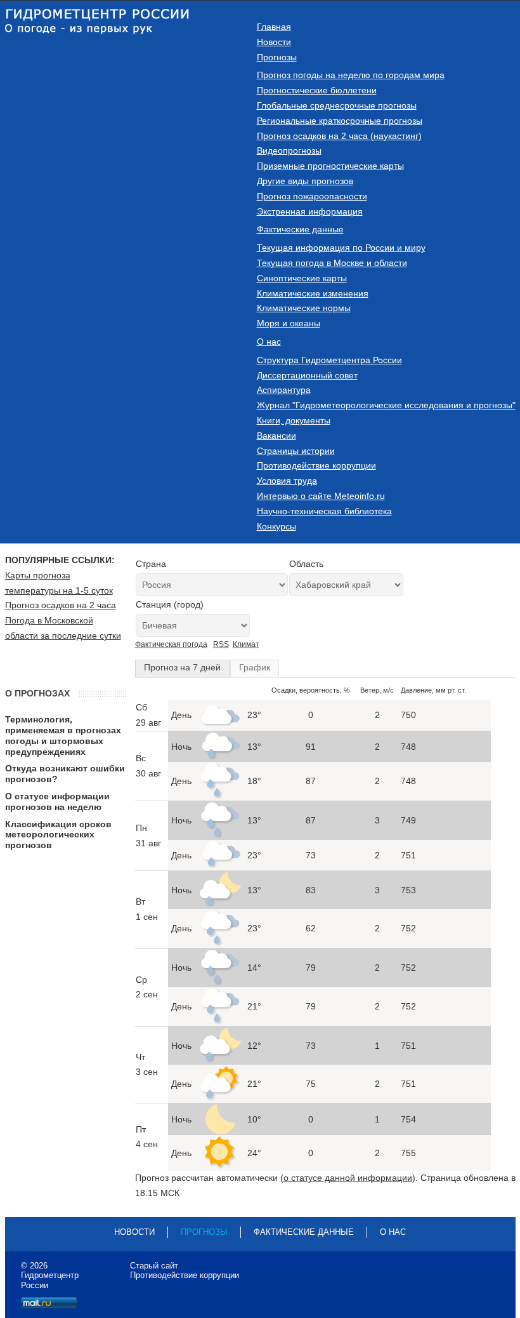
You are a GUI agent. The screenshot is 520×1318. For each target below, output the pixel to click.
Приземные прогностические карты (330, 166)
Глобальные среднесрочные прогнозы (337, 105)
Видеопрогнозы (289, 150)
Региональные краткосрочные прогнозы (339, 121)
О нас (269, 341)
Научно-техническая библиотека (324, 511)
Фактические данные (300, 229)
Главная (274, 27)
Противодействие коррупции (316, 465)
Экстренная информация (310, 211)
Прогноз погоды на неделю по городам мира (351, 75)
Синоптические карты (302, 278)
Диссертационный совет (307, 375)
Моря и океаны (288, 323)
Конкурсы (276, 526)
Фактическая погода (171, 644)
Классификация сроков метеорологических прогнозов (58, 835)
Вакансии (276, 435)
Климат (246, 644)
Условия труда (287, 481)
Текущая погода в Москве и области (332, 263)
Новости (274, 42)
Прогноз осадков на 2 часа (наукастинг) (339, 136)
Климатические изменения (312, 293)
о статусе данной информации (347, 1178)
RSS (221, 644)
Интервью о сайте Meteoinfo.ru (321, 496)
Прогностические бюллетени (317, 90)
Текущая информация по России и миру (341, 248)
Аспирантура (284, 390)
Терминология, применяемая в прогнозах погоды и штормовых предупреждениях (63, 735)
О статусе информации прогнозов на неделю (57, 801)
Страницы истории (296, 451)
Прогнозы (277, 57)
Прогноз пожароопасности (312, 196)
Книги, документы (293, 420)
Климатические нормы (304, 308)
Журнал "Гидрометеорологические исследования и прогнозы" (386, 405)
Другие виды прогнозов (305, 181)
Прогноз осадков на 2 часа (60, 605)
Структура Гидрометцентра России (329, 360)
